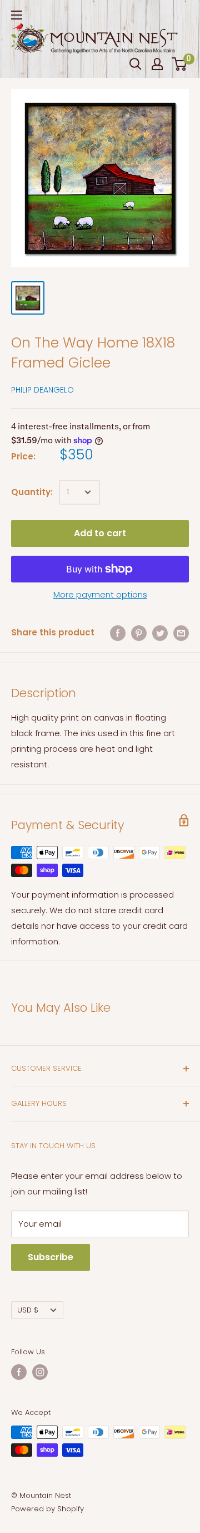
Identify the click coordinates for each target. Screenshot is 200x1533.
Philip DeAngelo (42, 389)
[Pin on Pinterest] (139, 633)
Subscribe (50, 1257)
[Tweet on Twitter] (160, 633)
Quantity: (32, 492)
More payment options (100, 594)
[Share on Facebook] (118, 633)
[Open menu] (16, 15)
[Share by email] (181, 633)
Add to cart (100, 533)
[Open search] (135, 64)
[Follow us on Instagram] (40, 1372)
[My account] (157, 64)
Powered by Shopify (47, 1508)
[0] (180, 64)
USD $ (27, 1310)
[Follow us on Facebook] (19, 1372)
